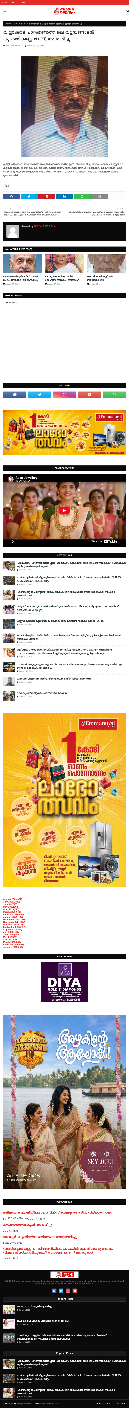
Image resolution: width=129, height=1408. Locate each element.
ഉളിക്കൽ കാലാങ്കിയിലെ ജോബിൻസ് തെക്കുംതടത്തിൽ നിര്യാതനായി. (57, 1212)
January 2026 (13, 917)
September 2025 (14, 927)
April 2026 (11, 909)
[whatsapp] (114, 395)
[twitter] (39, 395)
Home (8, 24)
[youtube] (89, 395)
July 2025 (11, 932)
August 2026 (12, 899)
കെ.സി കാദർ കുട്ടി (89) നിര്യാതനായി (100, 278)
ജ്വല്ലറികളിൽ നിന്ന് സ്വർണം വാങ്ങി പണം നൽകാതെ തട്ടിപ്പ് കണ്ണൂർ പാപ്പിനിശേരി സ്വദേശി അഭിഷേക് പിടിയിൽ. (69, 637)
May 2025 (10, 937)
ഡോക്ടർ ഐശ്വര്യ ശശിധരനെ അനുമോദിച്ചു (40, 1237)
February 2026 (13, 914)
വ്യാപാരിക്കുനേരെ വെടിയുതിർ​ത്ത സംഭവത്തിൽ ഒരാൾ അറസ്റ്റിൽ (54, 678)
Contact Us (120, 1404)
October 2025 (13, 924)
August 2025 (12, 929)
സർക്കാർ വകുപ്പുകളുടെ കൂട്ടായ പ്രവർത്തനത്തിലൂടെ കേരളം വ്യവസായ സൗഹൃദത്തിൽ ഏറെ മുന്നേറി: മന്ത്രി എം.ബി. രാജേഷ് (70, 666)
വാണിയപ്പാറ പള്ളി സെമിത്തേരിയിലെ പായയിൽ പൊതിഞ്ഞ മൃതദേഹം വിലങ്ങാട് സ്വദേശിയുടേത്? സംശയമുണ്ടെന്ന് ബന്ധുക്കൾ (58, 1250)
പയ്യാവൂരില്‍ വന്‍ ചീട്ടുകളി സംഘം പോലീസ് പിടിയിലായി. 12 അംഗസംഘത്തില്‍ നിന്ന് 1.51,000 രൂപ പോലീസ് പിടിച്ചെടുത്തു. (69, 579)
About (12, 3)
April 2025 (11, 939)
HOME (4, 3)
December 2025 (14, 919)
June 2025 (11, 934)
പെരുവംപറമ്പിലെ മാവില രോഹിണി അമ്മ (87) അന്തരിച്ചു (62, 278)
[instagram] (64, 395)
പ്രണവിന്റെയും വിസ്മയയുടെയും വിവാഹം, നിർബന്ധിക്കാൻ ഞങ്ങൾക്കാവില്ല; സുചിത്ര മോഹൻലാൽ (66, 593)
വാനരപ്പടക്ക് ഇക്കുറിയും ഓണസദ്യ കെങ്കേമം (42, 693)
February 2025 (13, 944)
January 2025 (13, 947)
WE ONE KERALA (14, 45)
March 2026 (12, 912)
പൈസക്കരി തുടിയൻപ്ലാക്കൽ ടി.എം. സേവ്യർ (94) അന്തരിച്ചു (20, 278)
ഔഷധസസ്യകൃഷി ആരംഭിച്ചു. (28, 1225)
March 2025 (12, 942)
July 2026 (11, 901)
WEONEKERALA (50, 1403)
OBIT (15, 24)
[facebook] (14, 395)
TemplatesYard (24, 1403)
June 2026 (11, 904)
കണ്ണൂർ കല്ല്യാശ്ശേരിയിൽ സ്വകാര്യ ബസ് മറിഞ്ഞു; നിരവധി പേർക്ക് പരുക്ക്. (60, 620)
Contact (22, 3)
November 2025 (14, 922)
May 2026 (11, 907)
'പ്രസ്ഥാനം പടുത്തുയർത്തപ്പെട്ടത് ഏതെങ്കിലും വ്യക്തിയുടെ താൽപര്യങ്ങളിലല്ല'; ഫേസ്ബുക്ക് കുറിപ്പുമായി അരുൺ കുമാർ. (71, 564)
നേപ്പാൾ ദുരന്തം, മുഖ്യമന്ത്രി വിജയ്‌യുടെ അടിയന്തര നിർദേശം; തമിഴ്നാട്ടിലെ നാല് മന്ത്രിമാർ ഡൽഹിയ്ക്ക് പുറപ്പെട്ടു (68, 608)
